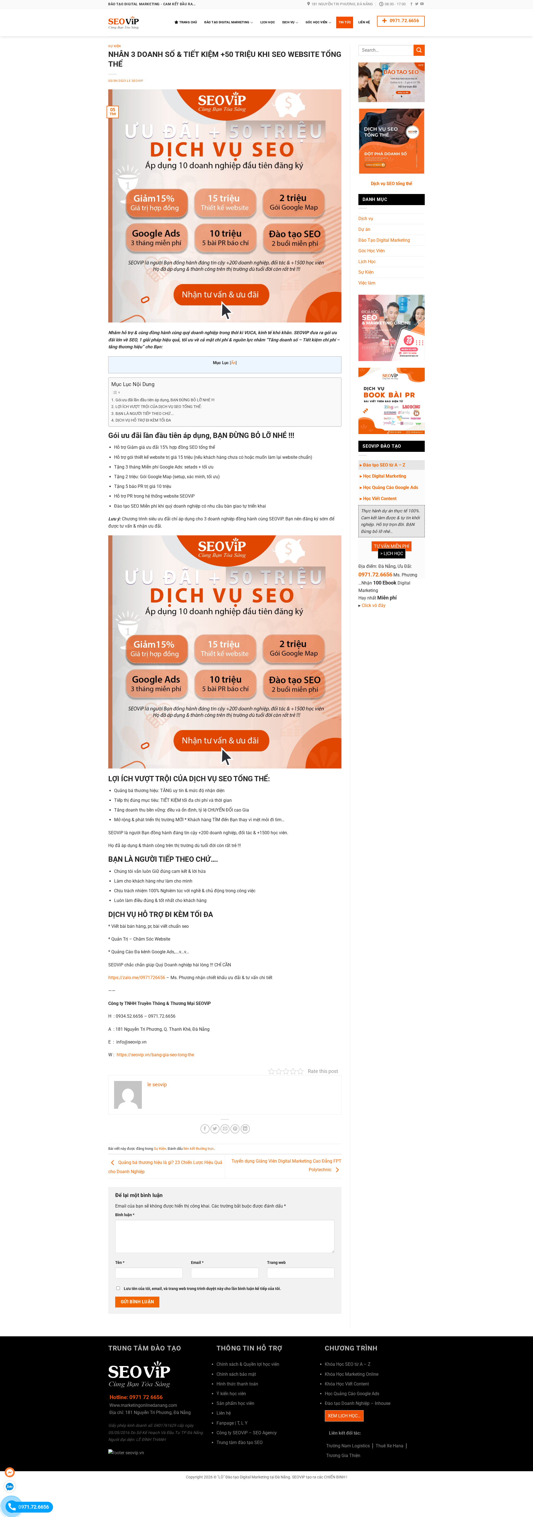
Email (197, 1262)
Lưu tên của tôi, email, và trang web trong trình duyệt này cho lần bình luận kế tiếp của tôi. (202, 1288)
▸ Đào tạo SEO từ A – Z (382, 465)
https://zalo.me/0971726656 (136, 977)
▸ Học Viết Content (378, 498)
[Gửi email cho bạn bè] (225, 1128)
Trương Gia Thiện (343, 1455)
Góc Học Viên (317, 22)
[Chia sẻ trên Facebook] (205, 1128)
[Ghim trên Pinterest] (235, 1128)
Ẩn (233, 363)
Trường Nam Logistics (348, 1445)
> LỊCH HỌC (391, 553)
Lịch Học (267, 22)
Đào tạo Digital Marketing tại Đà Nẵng (257, 1477)
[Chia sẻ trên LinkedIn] (245, 1128)
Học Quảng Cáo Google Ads (352, 1393)
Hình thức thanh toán (237, 1384)
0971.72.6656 (375, 574)
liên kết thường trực (198, 1148)
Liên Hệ (364, 22)
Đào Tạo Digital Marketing (226, 22)
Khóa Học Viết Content (347, 1384)
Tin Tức (345, 22)
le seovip (135, 81)
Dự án (364, 229)
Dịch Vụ (288, 22)
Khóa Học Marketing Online (351, 1374)
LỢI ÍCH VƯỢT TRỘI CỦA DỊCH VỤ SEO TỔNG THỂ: (158, 406)
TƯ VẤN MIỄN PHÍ (391, 546)
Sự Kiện (114, 46)
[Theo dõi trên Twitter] (416, 4)
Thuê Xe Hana (389, 1445)
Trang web (276, 1262)
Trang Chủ (188, 22)
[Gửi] (419, 50)
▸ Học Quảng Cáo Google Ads (389, 487)
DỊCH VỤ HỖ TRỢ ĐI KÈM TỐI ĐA (143, 420)
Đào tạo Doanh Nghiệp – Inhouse (357, 1403)
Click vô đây (374, 605)
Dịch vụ (365, 218)
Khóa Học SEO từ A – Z (348, 1364)
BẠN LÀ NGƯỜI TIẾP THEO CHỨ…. (144, 413)
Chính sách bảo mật (236, 1374)
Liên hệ (224, 1413)
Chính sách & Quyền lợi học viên (248, 1364)
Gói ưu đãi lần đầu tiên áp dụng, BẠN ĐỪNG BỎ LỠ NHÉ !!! (165, 400)
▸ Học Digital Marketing (383, 476)
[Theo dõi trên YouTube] (422, 4)
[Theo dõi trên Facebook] (411, 4)
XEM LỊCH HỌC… (344, 1415)
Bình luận (124, 1215)
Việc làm (366, 283)
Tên (119, 1262)
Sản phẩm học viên (235, 1403)
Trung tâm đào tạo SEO (240, 1442)
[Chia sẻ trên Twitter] (215, 1128)
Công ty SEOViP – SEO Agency (247, 1432)
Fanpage (225, 1423)
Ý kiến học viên (231, 1393)
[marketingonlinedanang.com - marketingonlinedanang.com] (136, 22)
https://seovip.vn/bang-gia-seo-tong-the (155, 1054)
